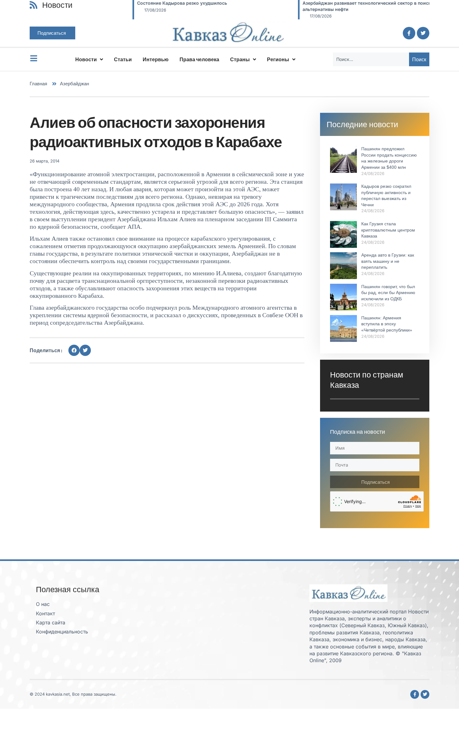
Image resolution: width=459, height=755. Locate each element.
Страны (240, 59)
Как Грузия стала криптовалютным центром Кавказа (388, 229)
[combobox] (371, 59)
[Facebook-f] (409, 33)
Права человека (199, 59)
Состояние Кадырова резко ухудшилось (151, 3)
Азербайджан (74, 84)
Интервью (156, 59)
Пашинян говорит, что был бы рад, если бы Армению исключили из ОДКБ (388, 292)
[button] (74, 350)
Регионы (278, 59)
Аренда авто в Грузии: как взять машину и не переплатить (387, 261)
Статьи (123, 59)
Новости (86, 59)
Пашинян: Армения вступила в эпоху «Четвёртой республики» (386, 323)
